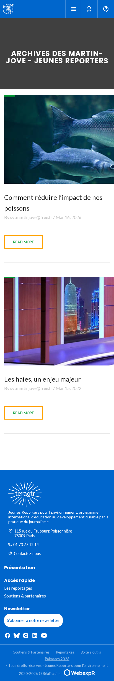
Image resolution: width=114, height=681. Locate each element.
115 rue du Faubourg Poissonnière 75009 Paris (43, 533)
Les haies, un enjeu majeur (42, 379)
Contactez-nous (27, 553)
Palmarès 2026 (57, 659)
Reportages (65, 652)
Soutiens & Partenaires (31, 652)
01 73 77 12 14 (26, 544)
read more (23, 242)
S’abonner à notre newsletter (33, 620)
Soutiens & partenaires (25, 595)
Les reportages (18, 588)
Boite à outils (91, 652)
